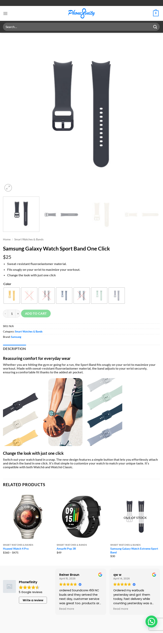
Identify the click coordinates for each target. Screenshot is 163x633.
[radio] (12, 295)
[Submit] (155, 27)
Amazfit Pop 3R (66, 548)
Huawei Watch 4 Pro (16, 548)
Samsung (16, 336)
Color (7, 283)
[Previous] (11, 114)
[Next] (151, 114)
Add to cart (36, 313)
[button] (5, 13)
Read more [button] (66, 609)
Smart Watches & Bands (29, 239)
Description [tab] (14, 349)
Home (7, 239)
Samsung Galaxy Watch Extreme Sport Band (134, 550)
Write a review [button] (33, 600)
